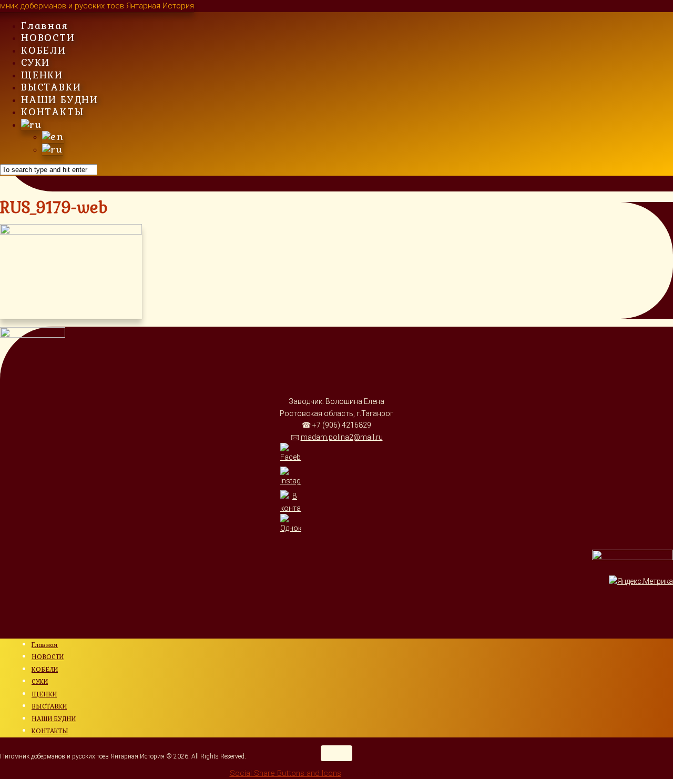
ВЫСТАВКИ (51, 87)
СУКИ (35, 62)
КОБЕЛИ (43, 50)
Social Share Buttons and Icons (285, 773)
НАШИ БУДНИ (59, 100)
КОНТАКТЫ (52, 112)
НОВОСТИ (48, 38)
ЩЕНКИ (42, 75)
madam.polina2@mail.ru (342, 437)
